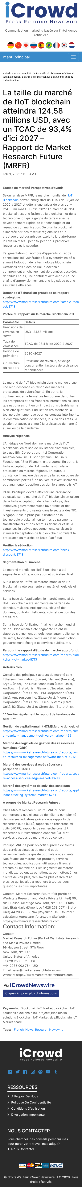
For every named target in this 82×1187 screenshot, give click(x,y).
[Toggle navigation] (73, 57)
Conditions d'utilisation (28, 1108)
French (19, 1029)
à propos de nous (24, 1096)
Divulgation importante (28, 1114)
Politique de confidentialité (31, 1102)
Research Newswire (49, 1029)
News (29, 1029)
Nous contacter (22, 1149)
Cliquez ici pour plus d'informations (31, 993)
